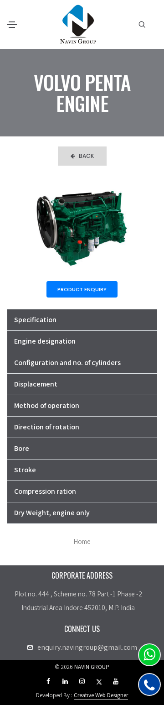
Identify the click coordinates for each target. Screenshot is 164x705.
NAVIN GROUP (91, 667)
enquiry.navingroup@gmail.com (87, 647)
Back (86, 156)
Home (82, 541)
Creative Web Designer (101, 695)
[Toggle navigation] (12, 24)
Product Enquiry (82, 289)
